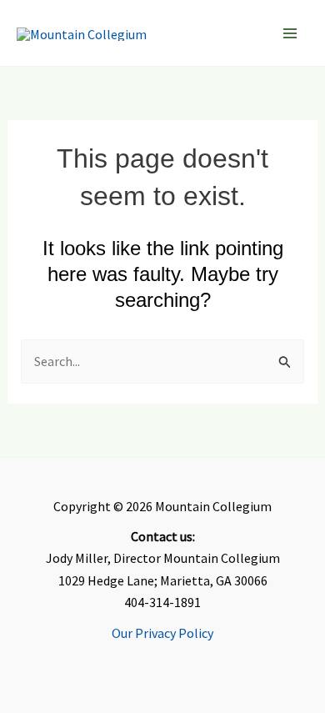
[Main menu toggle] (290, 33)
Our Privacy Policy (162, 633)
